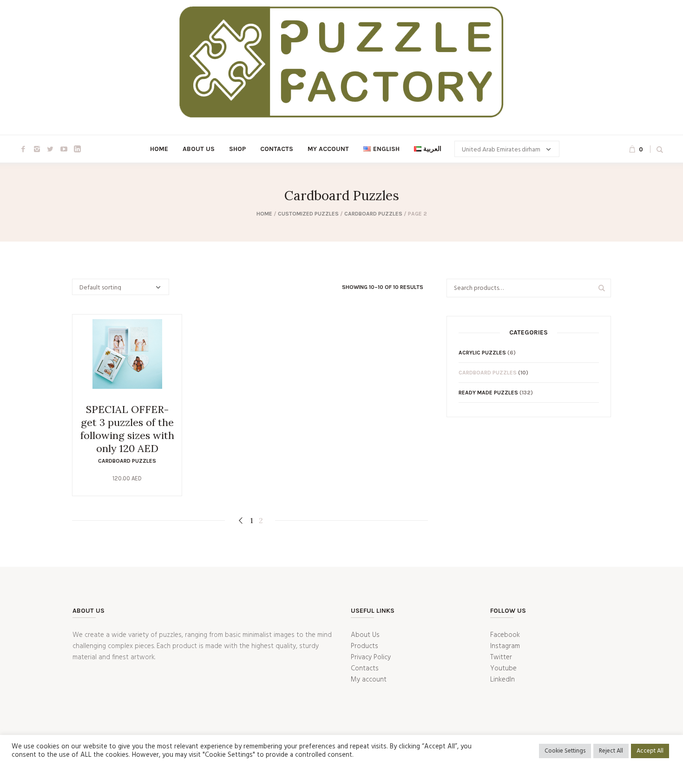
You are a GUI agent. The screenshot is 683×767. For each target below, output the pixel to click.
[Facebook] (23, 149)
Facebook (505, 635)
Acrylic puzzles (482, 352)
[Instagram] (36, 149)
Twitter (501, 657)
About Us (365, 635)
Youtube (503, 668)
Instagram (505, 646)
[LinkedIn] (77, 149)
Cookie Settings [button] (565, 751)
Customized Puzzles (308, 213)
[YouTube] (63, 149)
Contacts (365, 668)
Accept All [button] (650, 751)
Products (364, 646)
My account (369, 679)
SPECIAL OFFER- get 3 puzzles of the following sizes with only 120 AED (127, 429)
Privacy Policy (371, 657)
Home (264, 213)
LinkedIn (502, 679)
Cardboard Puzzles (373, 213)
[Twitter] (50, 149)
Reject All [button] (611, 751)
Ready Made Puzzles (488, 392)
